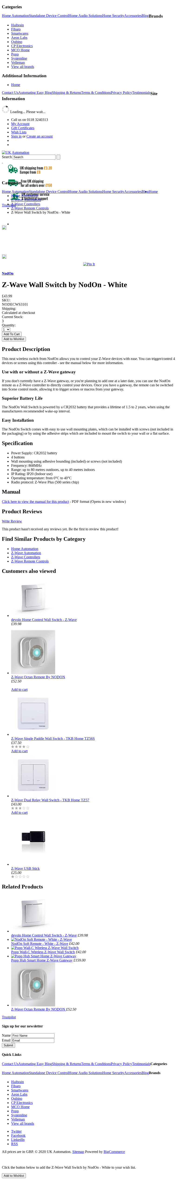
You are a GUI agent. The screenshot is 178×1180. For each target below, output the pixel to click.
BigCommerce (114, 1152)
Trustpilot (9, 205)
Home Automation (15, 16)
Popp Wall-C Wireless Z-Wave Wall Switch (43, 952)
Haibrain (17, 25)
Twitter (16, 1131)
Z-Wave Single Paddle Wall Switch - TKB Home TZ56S (53, 739)
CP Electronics (22, 46)
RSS (14, 1144)
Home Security (113, 16)
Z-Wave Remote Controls (30, 561)
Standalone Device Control (49, 16)
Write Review (12, 521)
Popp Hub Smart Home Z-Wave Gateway (42, 960)
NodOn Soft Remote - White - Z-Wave (39, 944)
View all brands (22, 67)
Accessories (133, 16)
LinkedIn (18, 1140)
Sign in (16, 136)
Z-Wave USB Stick (25, 868)
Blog (145, 16)
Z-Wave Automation (26, 553)
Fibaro (16, 29)
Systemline (19, 58)
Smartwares (19, 33)
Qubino (16, 42)
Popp (15, 54)
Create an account (39, 136)
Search (7, 157)
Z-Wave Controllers (25, 557)
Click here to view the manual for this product (35, 502)
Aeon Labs (19, 38)
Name (6, 1035)
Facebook (18, 1135)
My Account (20, 124)
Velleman (18, 63)
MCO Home (20, 50)
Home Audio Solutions (85, 16)
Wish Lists (18, 132)
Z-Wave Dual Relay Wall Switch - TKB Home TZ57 (50, 800)
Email (6, 1040)
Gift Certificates (22, 128)
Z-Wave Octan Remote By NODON (38, 677)
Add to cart (19, 689)
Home (15, 85)
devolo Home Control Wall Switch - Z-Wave (44, 620)
